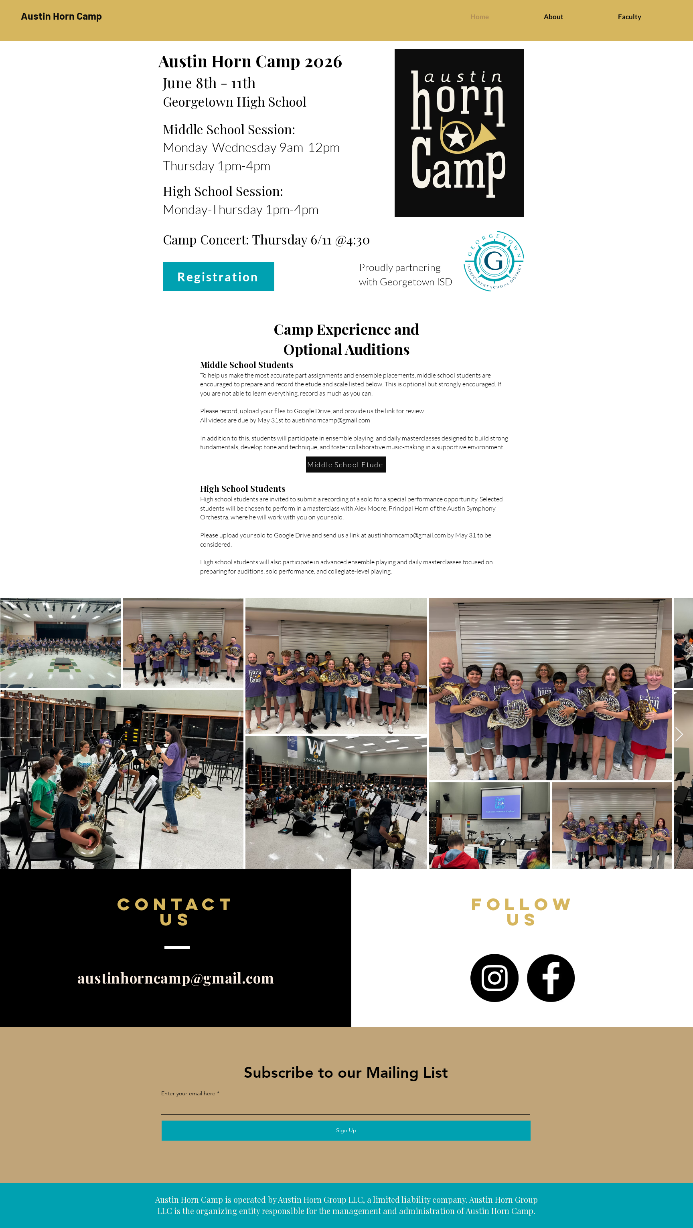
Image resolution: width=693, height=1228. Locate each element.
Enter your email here (188, 1093)
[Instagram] (494, 978)
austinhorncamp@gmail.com (331, 420)
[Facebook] (551, 978)
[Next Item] (679, 735)
